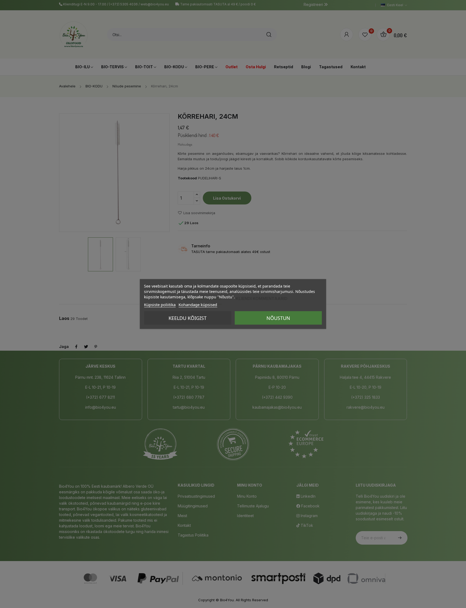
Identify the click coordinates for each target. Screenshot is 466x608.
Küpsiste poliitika (160, 304)
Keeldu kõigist (188, 318)
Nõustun (278, 318)
